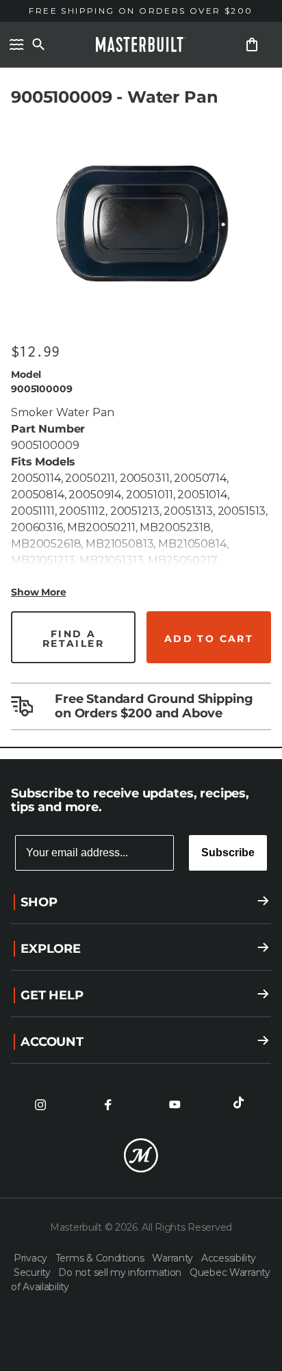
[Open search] (38, 44)
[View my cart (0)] (252, 44)
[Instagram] (40, 1105)
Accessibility (228, 1258)
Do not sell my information (120, 1272)
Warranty (173, 1258)
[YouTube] (174, 1105)
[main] (141, 379)
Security (33, 1272)
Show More (38, 592)
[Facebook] (107, 1105)
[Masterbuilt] (141, 44)
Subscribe (228, 852)
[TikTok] (241, 1105)
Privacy (32, 1258)
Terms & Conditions (101, 1258)
